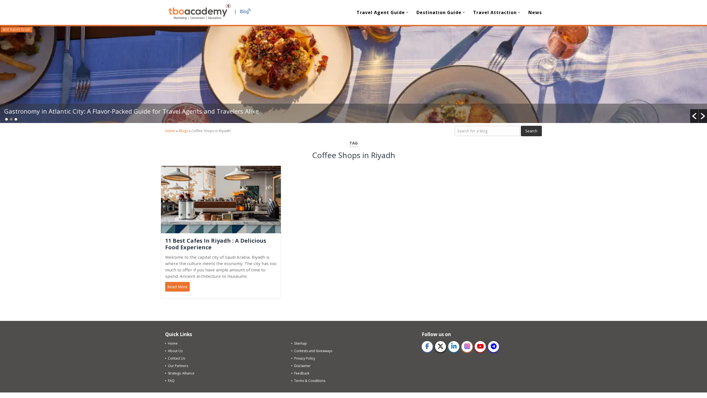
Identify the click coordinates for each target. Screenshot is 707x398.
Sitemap (300, 343)
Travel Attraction (495, 12)
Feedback (301, 373)
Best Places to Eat (16, 30)
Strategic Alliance (181, 373)
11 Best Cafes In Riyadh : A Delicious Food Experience (215, 244)
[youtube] (480, 346)
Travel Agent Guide (381, 12)
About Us (175, 351)
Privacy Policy (304, 358)
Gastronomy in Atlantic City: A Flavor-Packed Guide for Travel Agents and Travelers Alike (132, 111)
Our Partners (178, 365)
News (535, 12)
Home (170, 130)
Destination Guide (438, 12)
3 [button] (16, 119)
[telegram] (493, 346)
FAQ (171, 380)
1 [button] (6, 119)
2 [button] (11, 119)
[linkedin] (453, 346)
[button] (694, 116)
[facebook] (427, 346)
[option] (353, 74)
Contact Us (176, 358)
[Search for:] (487, 131)
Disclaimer (302, 365)
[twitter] (440, 346)
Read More (177, 286)
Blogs (183, 130)
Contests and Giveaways (313, 351)
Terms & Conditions (309, 380)
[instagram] (467, 346)
